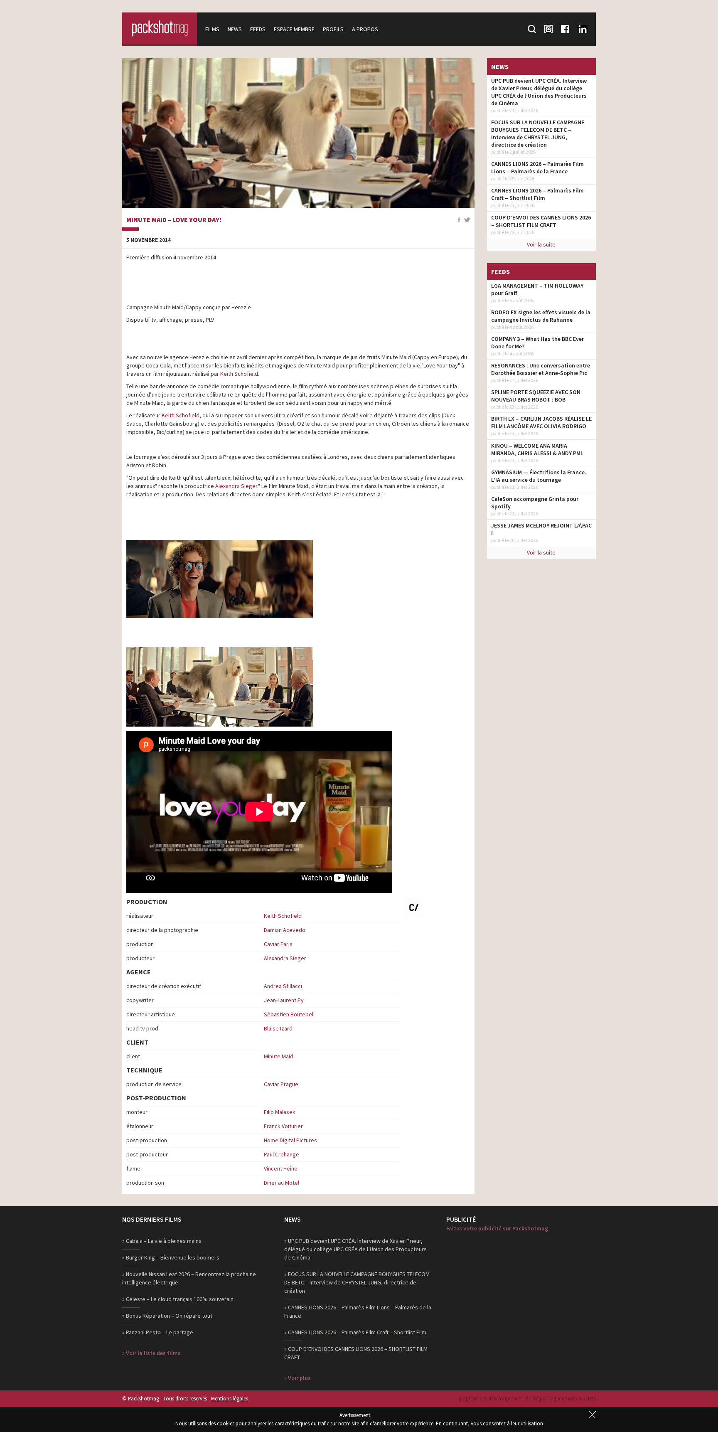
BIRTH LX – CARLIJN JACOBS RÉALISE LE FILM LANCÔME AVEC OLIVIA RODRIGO (541, 422)
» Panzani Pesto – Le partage (157, 1332)
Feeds (258, 29)
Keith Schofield (283, 915)
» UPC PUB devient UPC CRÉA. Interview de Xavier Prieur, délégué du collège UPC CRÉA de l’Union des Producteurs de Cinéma (355, 1249)
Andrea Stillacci (283, 986)
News (235, 29)
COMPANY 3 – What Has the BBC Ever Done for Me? (537, 342)
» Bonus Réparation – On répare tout (167, 1315)
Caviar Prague (281, 1084)
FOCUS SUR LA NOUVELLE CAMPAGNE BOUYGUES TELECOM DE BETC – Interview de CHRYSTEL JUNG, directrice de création (537, 133)
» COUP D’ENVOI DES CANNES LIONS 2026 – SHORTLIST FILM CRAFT (356, 1353)
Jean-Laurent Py (284, 1000)
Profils (333, 29)
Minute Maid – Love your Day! (173, 220)
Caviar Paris (278, 944)
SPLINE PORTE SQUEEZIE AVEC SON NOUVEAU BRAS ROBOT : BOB (535, 395)
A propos (365, 29)
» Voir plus (297, 1378)
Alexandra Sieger (285, 958)
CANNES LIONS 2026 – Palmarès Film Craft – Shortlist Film (537, 194)
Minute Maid (278, 1056)
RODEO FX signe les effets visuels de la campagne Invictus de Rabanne (540, 315)
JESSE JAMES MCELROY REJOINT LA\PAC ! (541, 529)
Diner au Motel (281, 1182)
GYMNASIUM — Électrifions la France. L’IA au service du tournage (538, 475)
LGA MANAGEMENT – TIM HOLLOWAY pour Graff (537, 289)
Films (212, 29)
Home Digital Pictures (290, 1140)
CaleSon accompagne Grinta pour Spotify (534, 502)
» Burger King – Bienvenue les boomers (170, 1257)
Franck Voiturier (283, 1126)
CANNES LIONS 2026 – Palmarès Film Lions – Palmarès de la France (537, 167)
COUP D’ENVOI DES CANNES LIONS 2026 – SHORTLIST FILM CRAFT (541, 221)
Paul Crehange (281, 1154)
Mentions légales (229, 1398)
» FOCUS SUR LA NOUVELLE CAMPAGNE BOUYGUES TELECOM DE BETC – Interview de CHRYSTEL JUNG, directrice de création (357, 1282)
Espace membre (294, 29)
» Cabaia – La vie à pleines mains (162, 1241)
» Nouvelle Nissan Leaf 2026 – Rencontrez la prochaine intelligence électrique (189, 1278)
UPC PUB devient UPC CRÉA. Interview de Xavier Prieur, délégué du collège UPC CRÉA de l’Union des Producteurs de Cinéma (539, 92)
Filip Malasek (279, 1112)
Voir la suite (541, 244)
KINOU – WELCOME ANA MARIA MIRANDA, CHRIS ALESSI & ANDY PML (537, 449)
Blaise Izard (278, 1028)
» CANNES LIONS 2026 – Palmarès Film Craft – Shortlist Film (355, 1332)
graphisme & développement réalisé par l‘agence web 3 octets (527, 1398)
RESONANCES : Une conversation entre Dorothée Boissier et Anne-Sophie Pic (540, 369)
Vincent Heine (281, 1168)
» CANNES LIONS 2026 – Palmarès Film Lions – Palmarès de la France (357, 1311)
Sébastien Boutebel (288, 1014)
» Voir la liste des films (151, 1353)
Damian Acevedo (284, 930)
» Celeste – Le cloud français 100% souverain (178, 1299)
